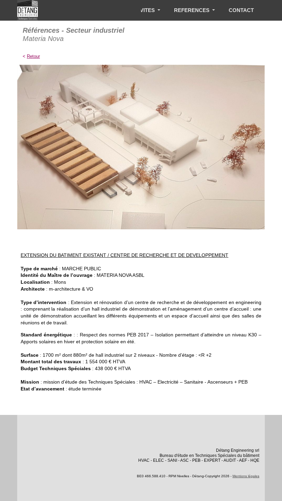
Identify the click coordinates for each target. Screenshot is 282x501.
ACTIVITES (142, 10)
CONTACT (241, 10)
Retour (33, 56)
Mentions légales (245, 476)
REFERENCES (192, 10)
